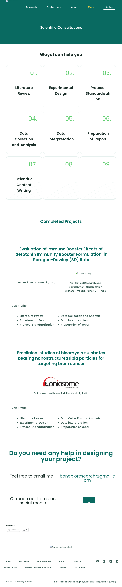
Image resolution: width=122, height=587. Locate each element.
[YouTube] (117, 561)
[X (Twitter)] (110, 561)
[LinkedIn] (104, 561)
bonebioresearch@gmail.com (87, 478)
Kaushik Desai (91, 581)
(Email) (112, 581)
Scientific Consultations (38, 568)
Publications (53, 7)
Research (31, 7)
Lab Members (10, 568)
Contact (109, 7)
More (91, 7)
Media (63, 568)
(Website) (104, 581)
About (75, 7)
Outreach (80, 568)
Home (8, 561)
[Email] (97, 561)
